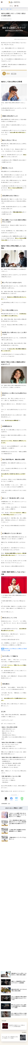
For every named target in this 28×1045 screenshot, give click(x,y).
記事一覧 (16, 5)
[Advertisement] (14, 905)
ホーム (11, 5)
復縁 (9, 803)
